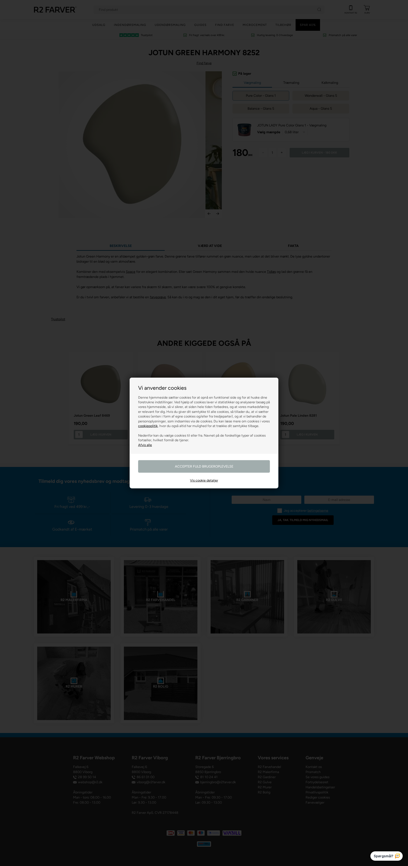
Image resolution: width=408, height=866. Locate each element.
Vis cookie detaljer (204, 480)
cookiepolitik (148, 426)
